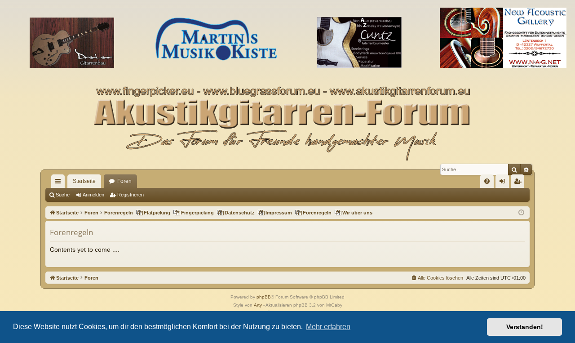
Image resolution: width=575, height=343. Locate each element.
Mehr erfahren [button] (328, 326)
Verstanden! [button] (524, 326)
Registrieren (130, 194)
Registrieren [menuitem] (519, 183)
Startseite (84, 181)
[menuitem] (487, 181)
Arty (258, 305)
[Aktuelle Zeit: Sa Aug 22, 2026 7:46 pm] (521, 213)
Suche (63, 194)
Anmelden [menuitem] (504, 183)
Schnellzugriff (60, 183)
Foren (124, 181)
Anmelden (93, 194)
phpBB (264, 296)
